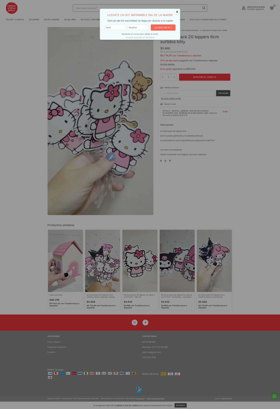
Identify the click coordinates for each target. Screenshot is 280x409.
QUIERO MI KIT (163, 27)
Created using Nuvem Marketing (140, 37)
